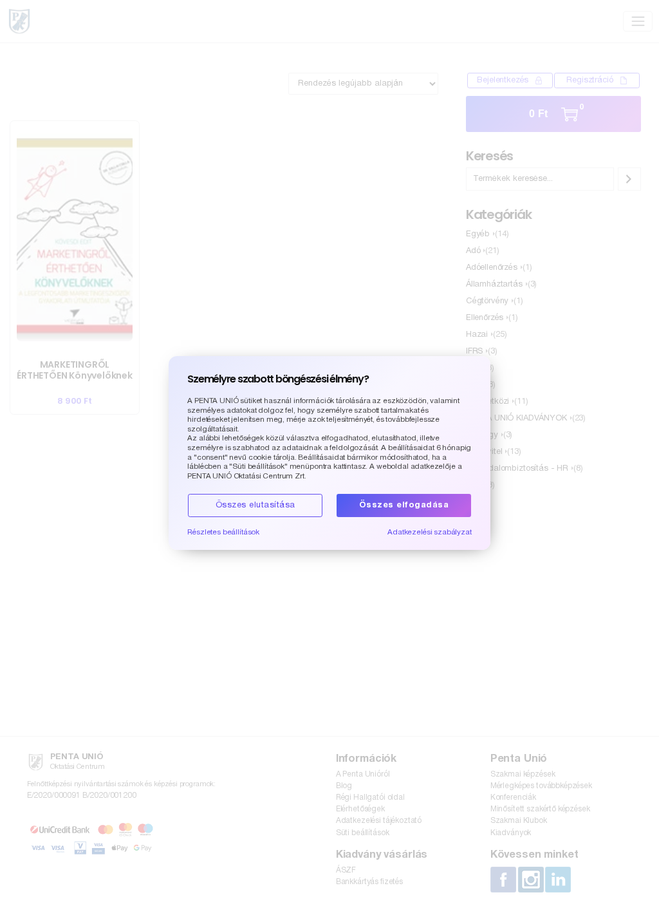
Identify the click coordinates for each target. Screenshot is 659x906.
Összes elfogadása (404, 505)
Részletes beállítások (223, 532)
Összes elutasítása (255, 505)
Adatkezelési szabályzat (429, 532)
